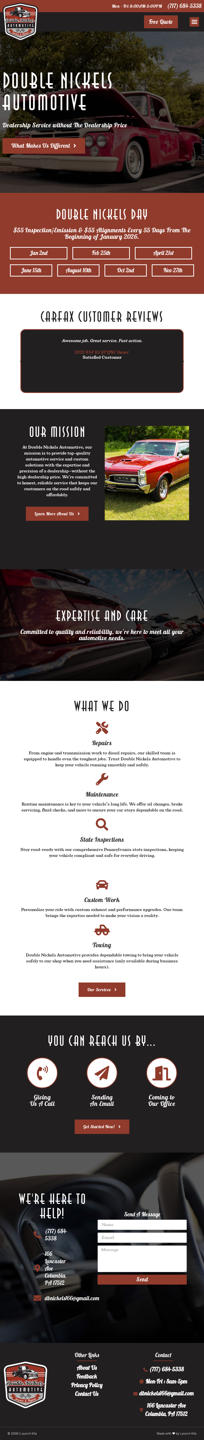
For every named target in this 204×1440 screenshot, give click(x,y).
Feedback (87, 1376)
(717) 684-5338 (184, 5)
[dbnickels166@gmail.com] (37, 1298)
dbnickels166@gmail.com (72, 1298)
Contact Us (86, 1393)
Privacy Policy (86, 1385)
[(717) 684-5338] (37, 1234)
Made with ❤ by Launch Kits (177, 1433)
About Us (87, 1367)
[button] (194, 22)
